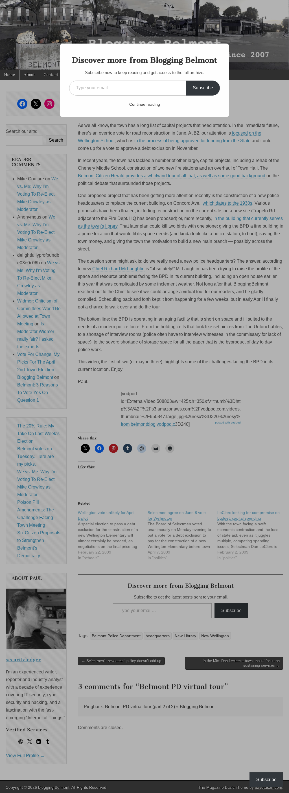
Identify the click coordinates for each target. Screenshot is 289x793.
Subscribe (203, 87)
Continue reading (144, 104)
